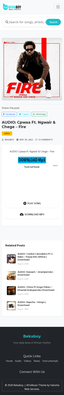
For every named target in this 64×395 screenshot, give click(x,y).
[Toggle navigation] (58, 7)
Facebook (10, 114)
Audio (18, 361)
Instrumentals (50, 361)
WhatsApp (40, 114)
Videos (27, 361)
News (37, 361)
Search (53, 22)
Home (9, 361)
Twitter (25, 114)
